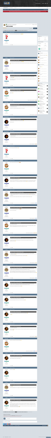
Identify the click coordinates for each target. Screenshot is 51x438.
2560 (24, 30)
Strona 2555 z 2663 (30, 30)
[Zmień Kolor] (47, 3)
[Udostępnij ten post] (36, 32)
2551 (9, 30)
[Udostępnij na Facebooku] (4, 424)
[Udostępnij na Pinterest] (9, 424)
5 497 (6, 258)
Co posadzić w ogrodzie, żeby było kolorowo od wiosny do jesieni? (42, 104)
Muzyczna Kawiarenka (42, 64)
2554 (14, 30)
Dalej (25, 30)
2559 (22, 30)
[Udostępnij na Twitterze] (3, 424)
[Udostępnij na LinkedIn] (8, 424)
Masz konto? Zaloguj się (38, 3)
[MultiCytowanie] (10, 45)
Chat (15, 7)
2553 (12, 30)
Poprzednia (5, 30)
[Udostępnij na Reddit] (7, 424)
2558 (20, 30)
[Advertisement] (20, 18)
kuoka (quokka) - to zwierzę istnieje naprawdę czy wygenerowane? (42, 97)
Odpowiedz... (8, 418)
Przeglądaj (5, 7)
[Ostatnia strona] (27, 30)
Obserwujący (33, 24)
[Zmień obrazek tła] (46, 3)
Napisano (12, 32)
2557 (19, 30)
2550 (7, 30)
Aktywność (11, 7)
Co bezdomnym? (41, 88)
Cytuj (12, 85)
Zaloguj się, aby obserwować (28, 24)
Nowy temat (31, 28)
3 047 (6, 41)
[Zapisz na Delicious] (6, 424)
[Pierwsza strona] (3, 30)
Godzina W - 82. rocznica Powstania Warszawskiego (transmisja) (42, 111)
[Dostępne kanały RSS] (47, 425)
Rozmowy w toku (14, 25)
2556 (17, 30)
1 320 (6, 96)
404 (6, 318)
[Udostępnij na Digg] (5, 424)
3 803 (6, 140)
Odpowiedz (35, 28)
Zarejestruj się (43, 3)
